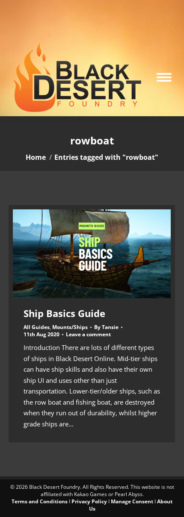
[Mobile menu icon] (164, 77)
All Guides (37, 327)
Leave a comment (88, 334)
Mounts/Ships (70, 327)
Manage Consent (132, 501)
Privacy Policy (89, 501)
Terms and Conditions (40, 501)
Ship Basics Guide (64, 313)
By (106, 327)
